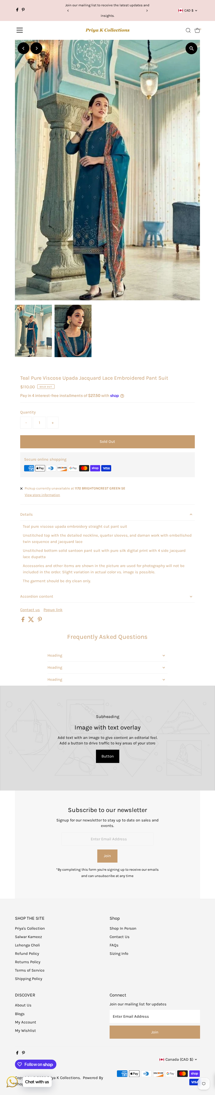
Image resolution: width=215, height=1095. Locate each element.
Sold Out (107, 441)
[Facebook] (17, 10)
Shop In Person (123, 928)
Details (26, 514)
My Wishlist (25, 1030)
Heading (54, 655)
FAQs (114, 945)
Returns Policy (27, 962)
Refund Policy (27, 953)
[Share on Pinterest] (40, 620)
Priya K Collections (63, 1077)
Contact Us (120, 936)
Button (107, 756)
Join (107, 855)
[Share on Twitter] (31, 620)
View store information (42, 495)
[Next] (147, 11)
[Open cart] (197, 30)
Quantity (28, 412)
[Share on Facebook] (23, 620)
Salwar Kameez (28, 936)
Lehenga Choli (27, 945)
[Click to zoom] (191, 48)
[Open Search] (188, 30)
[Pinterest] (23, 10)
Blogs (20, 1013)
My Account (25, 1022)
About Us (23, 1005)
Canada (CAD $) (179, 1059)
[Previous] (68, 11)
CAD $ (189, 10)
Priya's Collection (30, 928)
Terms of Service (30, 970)
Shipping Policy (28, 978)
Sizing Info (119, 953)
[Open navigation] (19, 30)
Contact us (30, 610)
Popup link (53, 610)
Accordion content (36, 596)
